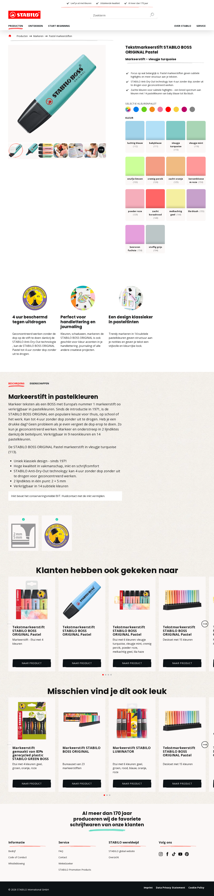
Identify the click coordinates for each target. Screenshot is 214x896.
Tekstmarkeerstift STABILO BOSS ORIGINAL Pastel (28, 630)
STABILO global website (122, 851)
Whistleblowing (16, 863)
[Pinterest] (187, 854)
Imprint (148, 887)
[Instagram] (161, 854)
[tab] (19, 383)
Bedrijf (12, 851)
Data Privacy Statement (170, 887)
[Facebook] (167, 854)
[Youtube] (180, 854)
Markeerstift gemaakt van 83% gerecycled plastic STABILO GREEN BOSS (30, 753)
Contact (63, 857)
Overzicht (114, 857)
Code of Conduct (17, 857)
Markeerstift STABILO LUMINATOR (132, 750)
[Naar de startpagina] (25, 15)
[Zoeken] (153, 14)
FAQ (61, 851)
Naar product (32, 663)
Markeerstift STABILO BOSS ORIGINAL (81, 750)
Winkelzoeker (66, 863)
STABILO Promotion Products (75, 869)
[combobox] (123, 16)
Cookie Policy (196, 887)
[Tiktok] (174, 854)
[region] (57, 102)
